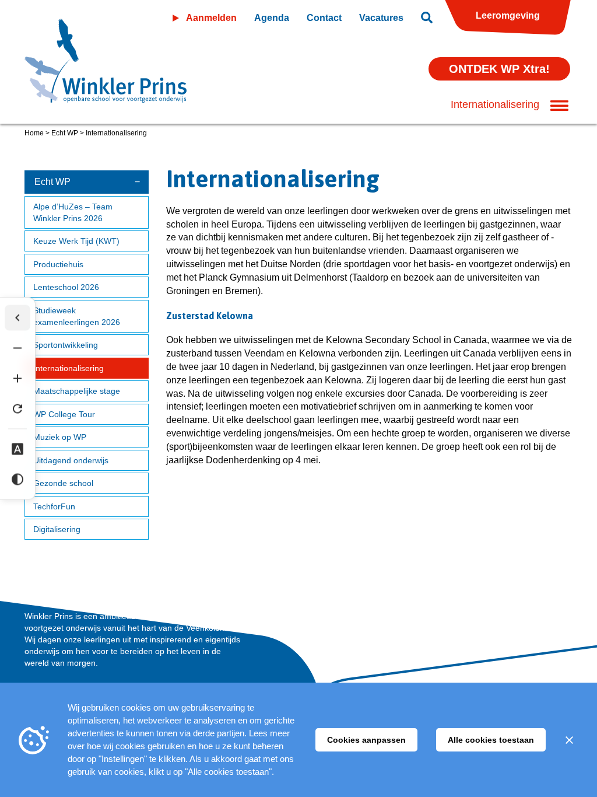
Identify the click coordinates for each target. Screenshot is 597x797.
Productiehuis (58, 264)
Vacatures (381, 18)
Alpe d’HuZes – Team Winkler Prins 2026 (73, 212)
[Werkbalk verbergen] (17, 318)
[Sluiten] (569, 740)
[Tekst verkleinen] (17, 348)
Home (34, 133)
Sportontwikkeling (65, 344)
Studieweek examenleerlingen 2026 (76, 316)
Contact (324, 18)
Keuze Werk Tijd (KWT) (76, 241)
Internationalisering (68, 368)
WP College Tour (64, 414)
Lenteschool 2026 (66, 287)
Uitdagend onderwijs (70, 460)
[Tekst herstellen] (17, 409)
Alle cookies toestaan (491, 739)
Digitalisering (56, 529)
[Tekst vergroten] (17, 378)
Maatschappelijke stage (76, 391)
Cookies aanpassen (366, 739)
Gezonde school (63, 483)
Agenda (271, 18)
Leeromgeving (508, 15)
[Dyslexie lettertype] (17, 449)
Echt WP (64, 133)
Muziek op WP (59, 437)
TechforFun (54, 506)
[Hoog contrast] (17, 479)
